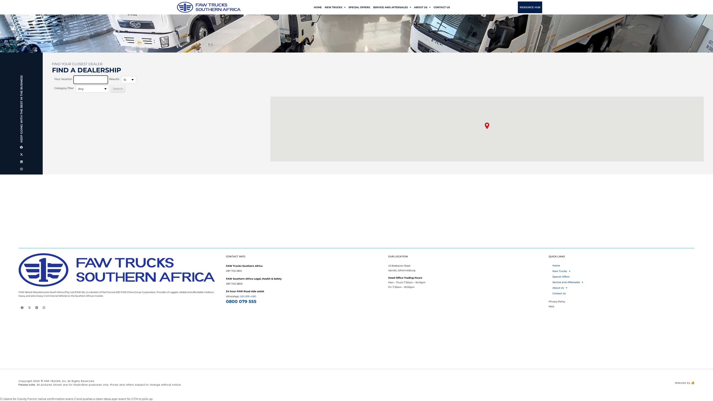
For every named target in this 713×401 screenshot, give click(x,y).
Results (114, 79)
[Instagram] (21, 169)
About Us (420, 7)
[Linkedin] (21, 161)
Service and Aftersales (390, 7)
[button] (487, 126)
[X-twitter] (21, 154)
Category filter (64, 88)
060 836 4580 (248, 296)
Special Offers (359, 7)
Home (318, 7)
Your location (63, 79)
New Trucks (333, 7)
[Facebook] (21, 147)
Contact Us (442, 7)
